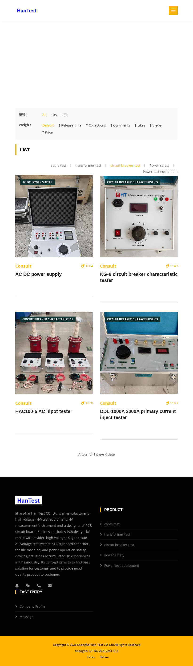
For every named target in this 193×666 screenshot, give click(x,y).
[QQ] (17, 585)
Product (86, 64)
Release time (70, 125)
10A (54, 114)
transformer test (88, 165)
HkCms (104, 657)
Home (72, 64)
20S (64, 114)
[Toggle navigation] (173, 10)
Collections (97, 125)
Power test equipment (160, 171)
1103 (173, 403)
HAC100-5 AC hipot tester (43, 411)
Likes (141, 125)
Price (48, 132)
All (44, 114)
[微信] (28, 585)
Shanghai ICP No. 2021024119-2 (96, 651)
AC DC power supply (38, 274)
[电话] (39, 585)
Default (48, 125)
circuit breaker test (125, 165)
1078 (88, 403)
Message (26, 616)
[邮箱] (50, 585)
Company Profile (32, 606)
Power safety (159, 165)
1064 (88, 266)
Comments (121, 125)
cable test (58, 165)
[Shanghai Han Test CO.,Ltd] (26, 10)
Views (156, 125)
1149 (173, 266)
